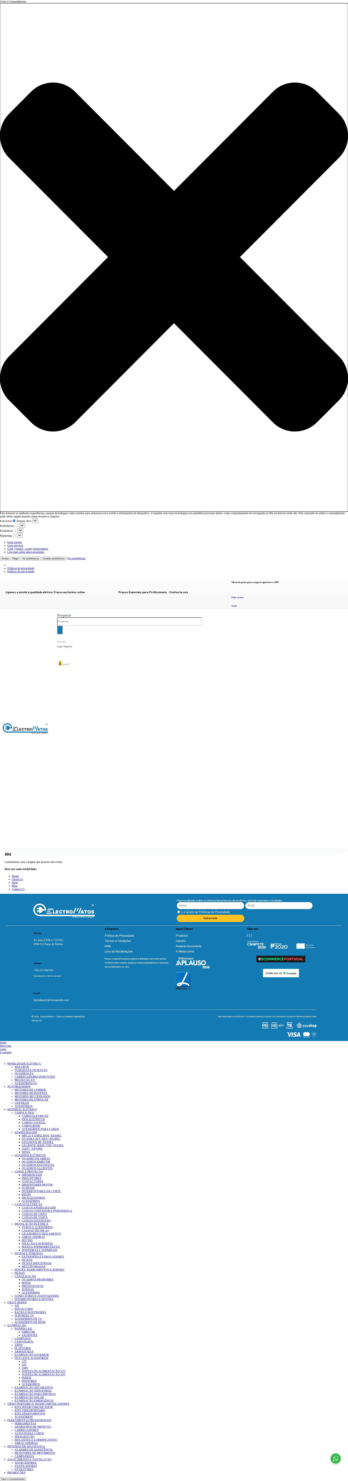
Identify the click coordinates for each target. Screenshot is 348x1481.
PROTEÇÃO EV (24, 1080)
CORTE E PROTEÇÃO (28, 1171)
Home (15, 876)
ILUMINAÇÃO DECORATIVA (33, 1387)
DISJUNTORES (31, 1178)
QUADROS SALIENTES (37, 1168)
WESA (26, 1152)
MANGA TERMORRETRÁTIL (41, 1246)
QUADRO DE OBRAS (36, 1158)
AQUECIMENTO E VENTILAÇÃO (29, 1459)
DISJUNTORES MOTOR (37, 1184)
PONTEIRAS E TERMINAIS (39, 1250)
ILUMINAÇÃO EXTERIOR (31, 1354)
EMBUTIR (28, 1331)
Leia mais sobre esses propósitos (25, 552)
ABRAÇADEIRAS (33, 1237)
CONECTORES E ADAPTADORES (36, 1295)
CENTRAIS (21, 1102)
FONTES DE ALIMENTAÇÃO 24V (44, 1374)
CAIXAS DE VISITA (35, 1217)
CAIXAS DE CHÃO (34, 1214)
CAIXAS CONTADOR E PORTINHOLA (47, 1210)
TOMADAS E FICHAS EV (31, 1070)
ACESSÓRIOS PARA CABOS (40, 1129)
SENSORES (29, 1380)
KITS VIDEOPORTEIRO (29, 1410)
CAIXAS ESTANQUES (36, 1220)
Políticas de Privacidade (214, 912)
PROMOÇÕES (16, 1472)
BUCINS (27, 1240)
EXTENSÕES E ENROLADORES (43, 1256)
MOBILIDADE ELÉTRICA (24, 1063)
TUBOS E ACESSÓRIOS (37, 1227)
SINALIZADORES (33, 1197)
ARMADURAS (24, 1351)
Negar (16, 558)
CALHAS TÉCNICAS (35, 1230)
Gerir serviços (15, 545)
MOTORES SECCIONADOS (32, 1096)
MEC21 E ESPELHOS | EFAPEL (42, 1135)
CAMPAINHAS (24, 1456)
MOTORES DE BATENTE (30, 1093)
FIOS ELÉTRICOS (33, 1119)
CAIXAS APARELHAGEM (39, 1207)
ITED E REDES (17, 1302)
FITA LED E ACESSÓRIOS (31, 1358)
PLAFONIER (22, 1348)
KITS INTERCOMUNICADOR (33, 1407)
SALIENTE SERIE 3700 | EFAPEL (43, 1145)
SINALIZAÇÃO (24, 1436)
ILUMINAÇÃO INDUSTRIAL (33, 1390)
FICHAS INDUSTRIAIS (36, 1263)
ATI (16, 1305)
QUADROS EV (24, 1073)
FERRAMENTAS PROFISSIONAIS (29, 1420)
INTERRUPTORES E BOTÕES (33, 1299)
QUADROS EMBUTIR (36, 1161)
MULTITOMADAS (33, 1266)
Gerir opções (14, 542)
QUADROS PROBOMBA (38, 1279)
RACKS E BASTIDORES (30, 1312)
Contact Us (18, 889)
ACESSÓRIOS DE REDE (30, 1322)
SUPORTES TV (24, 1315)
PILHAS (19, 1273)
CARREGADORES (26, 1430)
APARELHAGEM (25, 1132)
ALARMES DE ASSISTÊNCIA (33, 1449)
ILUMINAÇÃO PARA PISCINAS (35, 1394)
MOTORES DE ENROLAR (31, 1099)
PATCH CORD (23, 1309)
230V (25, 1367)
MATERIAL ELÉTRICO (22, 1109)
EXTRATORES (24, 1469)
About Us (17, 879)
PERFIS (26, 1377)
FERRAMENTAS (25, 1423)
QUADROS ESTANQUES (38, 1165)
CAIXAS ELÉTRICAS (28, 1204)
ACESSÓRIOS (23, 1106)
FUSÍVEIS (28, 1187)
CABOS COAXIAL (34, 1122)
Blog (14, 885)
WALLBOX (21, 1066)
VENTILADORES (25, 1466)
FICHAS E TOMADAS (28, 1253)
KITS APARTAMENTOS (29, 1413)
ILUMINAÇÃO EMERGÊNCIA (34, 1400)
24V (24, 1364)
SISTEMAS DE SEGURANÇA (26, 1446)
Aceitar (5, 558)
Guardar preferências (54, 558)
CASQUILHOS (23, 1341)
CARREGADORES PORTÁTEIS (34, 1076)
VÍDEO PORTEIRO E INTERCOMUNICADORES (38, 1403)
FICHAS (27, 1259)
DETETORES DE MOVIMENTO (34, 1452)
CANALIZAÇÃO (25, 1276)
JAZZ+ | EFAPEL (32, 1148)
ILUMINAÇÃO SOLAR (29, 1397)
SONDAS (28, 1289)
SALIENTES (30, 1335)
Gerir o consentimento (13, 1479)
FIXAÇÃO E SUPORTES (37, 1243)
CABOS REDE (31, 1125)
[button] (174, 257)
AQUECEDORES (25, 1462)
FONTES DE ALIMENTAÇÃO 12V (44, 1371)
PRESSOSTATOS (32, 1286)
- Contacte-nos (153, 592)
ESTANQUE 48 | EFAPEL (38, 1142)
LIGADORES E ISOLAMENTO (41, 1233)
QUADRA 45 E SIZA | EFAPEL (41, 1138)
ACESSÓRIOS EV (25, 1083)
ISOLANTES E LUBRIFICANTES (35, 1439)
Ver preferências (30, 558)
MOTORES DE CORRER (30, 1089)
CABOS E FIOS (24, 1112)
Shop (15, 882)
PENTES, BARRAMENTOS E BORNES (39, 1269)
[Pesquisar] (60, 630)
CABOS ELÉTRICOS (35, 1116)
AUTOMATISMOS (19, 1086)
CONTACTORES (32, 1181)
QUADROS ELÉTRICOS (30, 1155)
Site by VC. (37, 1020)
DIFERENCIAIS (32, 1174)
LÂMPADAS (22, 1338)
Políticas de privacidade (20, 568)
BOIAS (26, 1282)
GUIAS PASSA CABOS (29, 1433)
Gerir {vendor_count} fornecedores (27, 548)
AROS (18, 1345)
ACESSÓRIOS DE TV (28, 1318)
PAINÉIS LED (23, 1328)
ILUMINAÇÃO (16, 1325)
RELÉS (26, 1194)
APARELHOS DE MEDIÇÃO (32, 1426)
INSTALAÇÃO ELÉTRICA (31, 1223)
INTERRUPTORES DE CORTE (41, 1191)
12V (24, 1361)
